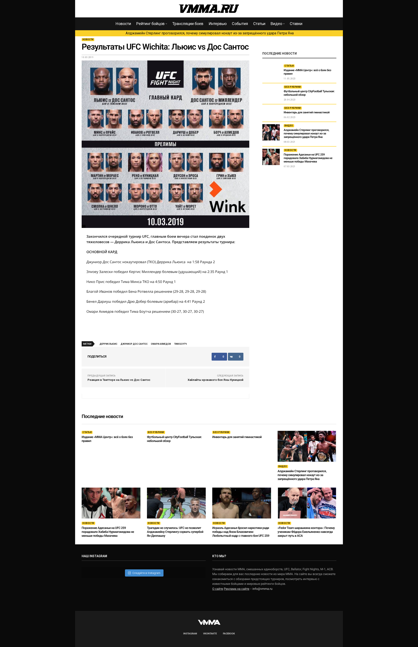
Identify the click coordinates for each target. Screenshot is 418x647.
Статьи (259, 23)
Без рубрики (293, 87)
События (240, 23)
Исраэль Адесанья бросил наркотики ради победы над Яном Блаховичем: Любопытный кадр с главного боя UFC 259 (240, 532)
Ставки (296, 23)
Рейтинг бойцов (150, 23)
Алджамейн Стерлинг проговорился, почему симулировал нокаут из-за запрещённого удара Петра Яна (210, 33)
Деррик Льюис (108, 344)
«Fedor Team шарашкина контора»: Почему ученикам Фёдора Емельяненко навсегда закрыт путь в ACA (306, 532)
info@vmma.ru (263, 589)
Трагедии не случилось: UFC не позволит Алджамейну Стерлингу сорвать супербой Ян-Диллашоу (175, 532)
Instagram (190, 633)
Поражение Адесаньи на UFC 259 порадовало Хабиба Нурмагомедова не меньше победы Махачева (308, 158)
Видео (276, 23)
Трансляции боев (187, 23)
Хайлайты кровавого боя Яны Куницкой (215, 379)
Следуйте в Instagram (146, 573)
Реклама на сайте (236, 589)
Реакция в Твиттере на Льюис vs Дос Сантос (119, 379)
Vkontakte (210, 633)
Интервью (218, 23)
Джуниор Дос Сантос (134, 344)
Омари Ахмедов (161, 344)
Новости (123, 23)
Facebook (229, 633)
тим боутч (180, 344)
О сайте (217, 589)
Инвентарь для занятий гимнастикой (307, 112)
